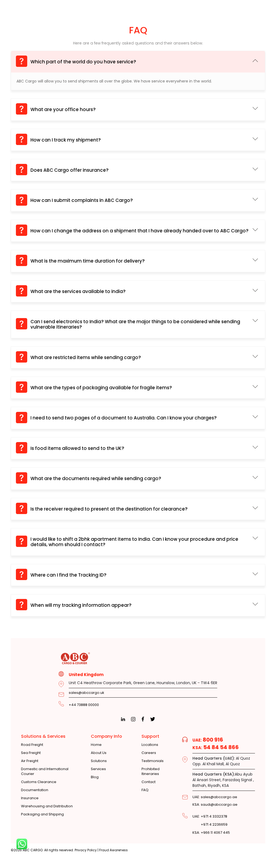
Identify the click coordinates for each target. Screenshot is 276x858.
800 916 (207, 739)
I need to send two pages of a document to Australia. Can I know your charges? (123, 418)
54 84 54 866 (215, 747)
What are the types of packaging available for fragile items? (101, 387)
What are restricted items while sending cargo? (85, 357)
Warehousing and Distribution (47, 806)
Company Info (106, 736)
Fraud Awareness (113, 850)
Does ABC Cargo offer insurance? (69, 170)
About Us (98, 752)
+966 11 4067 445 (211, 832)
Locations (150, 744)
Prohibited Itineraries (151, 771)
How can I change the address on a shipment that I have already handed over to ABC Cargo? (139, 231)
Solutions (99, 761)
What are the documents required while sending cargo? (95, 478)
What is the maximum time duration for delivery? (87, 261)
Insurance (30, 798)
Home (96, 744)
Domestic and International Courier (44, 771)
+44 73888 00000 (84, 704)
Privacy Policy (86, 850)
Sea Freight (31, 752)
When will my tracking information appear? (81, 605)
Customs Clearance (38, 782)
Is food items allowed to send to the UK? (77, 448)
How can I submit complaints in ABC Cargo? (81, 200)
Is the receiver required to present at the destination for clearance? (109, 509)
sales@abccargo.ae (214, 797)
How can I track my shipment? (65, 140)
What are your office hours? (63, 109)
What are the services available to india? (78, 291)
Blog (95, 777)
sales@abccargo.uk (86, 692)
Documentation (34, 790)
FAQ (145, 790)
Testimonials (153, 761)
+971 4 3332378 (209, 816)
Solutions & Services (43, 736)
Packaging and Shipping (42, 814)
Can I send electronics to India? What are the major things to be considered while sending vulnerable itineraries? (135, 324)
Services (98, 769)
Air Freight (29, 761)
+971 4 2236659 (209, 824)
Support (150, 736)
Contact (149, 782)
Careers (149, 752)
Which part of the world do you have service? (83, 61)
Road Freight (32, 744)
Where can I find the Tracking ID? (68, 575)
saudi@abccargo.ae (214, 804)
